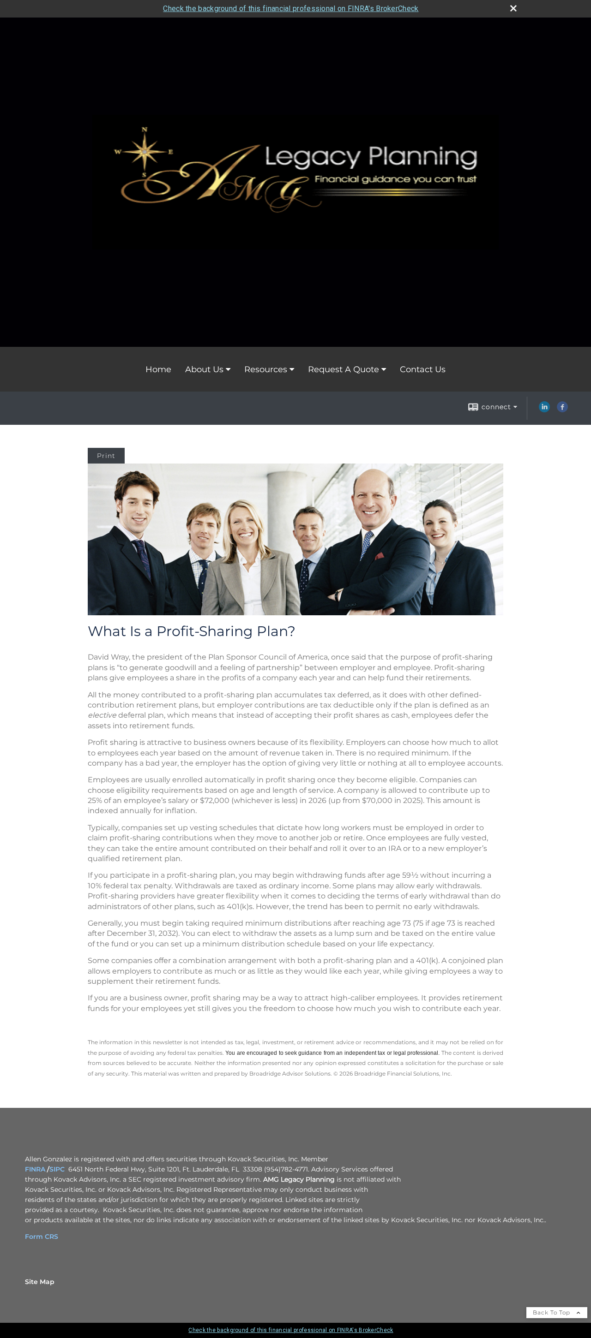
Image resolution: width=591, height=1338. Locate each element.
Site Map (39, 1282)
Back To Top (552, 1312)
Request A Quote (343, 369)
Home (158, 369)
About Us (204, 369)
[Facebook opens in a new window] (562, 410)
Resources (265, 369)
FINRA (36, 1169)
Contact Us (423, 369)
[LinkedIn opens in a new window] (544, 410)
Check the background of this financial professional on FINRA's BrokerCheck (290, 8)
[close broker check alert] (513, 8)
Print (106, 456)
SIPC (57, 1169)
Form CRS (41, 1236)
